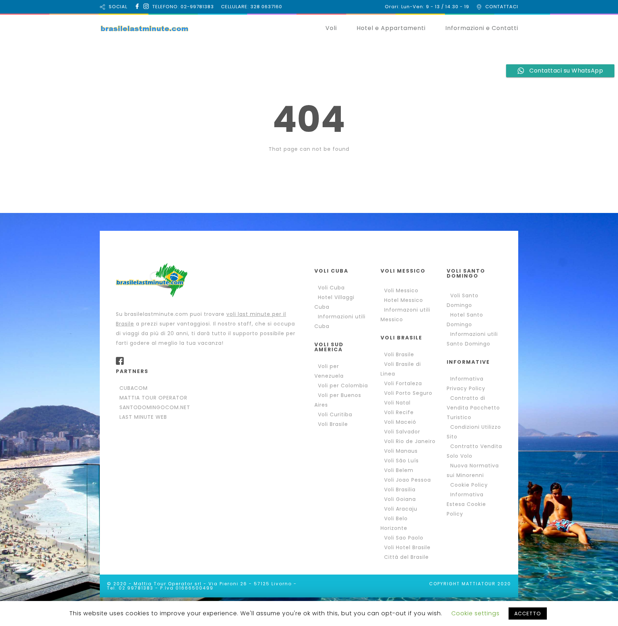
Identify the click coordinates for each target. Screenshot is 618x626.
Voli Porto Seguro (408, 393)
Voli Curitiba (335, 414)
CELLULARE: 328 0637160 (251, 6)
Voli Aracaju (400, 508)
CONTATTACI (501, 6)
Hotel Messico (403, 300)
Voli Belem (398, 470)
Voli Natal (397, 402)
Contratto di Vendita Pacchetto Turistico (473, 407)
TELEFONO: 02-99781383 (183, 6)
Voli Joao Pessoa (407, 479)
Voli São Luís (401, 460)
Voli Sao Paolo (403, 537)
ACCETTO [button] (527, 613)
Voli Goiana (400, 499)
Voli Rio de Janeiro (410, 441)
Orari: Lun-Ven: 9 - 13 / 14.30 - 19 (427, 6)
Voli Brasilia (400, 489)
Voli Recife (399, 412)
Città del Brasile (406, 557)
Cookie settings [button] (475, 613)
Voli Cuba (331, 287)
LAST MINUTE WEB (143, 417)
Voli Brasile (333, 424)
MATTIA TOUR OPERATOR (153, 397)
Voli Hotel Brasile (407, 547)
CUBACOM (133, 388)
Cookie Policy (469, 484)
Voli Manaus (401, 450)
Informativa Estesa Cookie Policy (466, 504)
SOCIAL (118, 6)
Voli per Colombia (343, 385)
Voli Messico (401, 290)
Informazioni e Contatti (481, 28)
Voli (331, 28)
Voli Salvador (402, 431)
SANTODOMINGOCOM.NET (154, 407)
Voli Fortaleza (403, 383)
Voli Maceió (400, 422)
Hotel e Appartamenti (391, 28)
